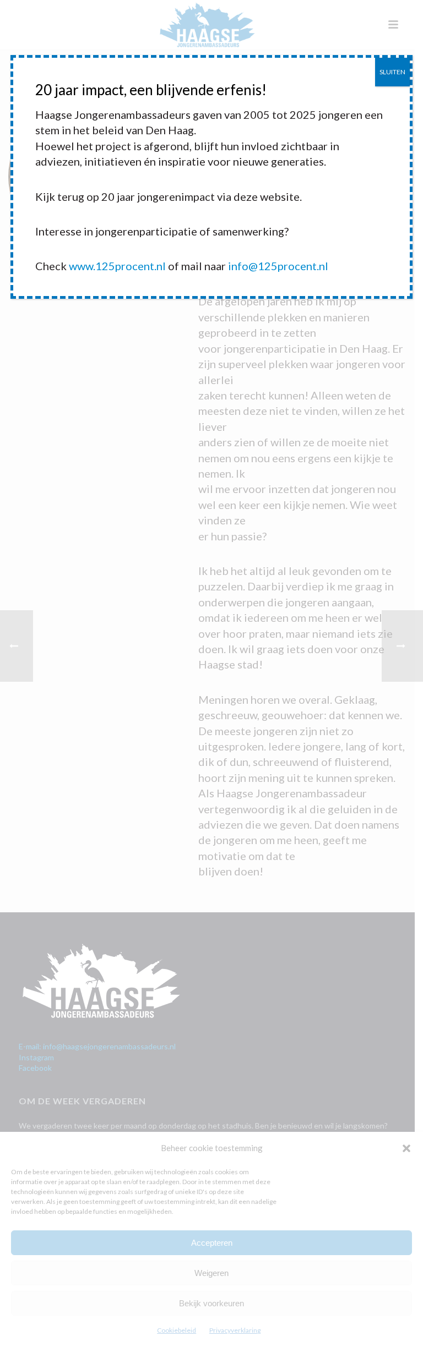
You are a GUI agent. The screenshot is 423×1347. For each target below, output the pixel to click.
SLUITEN (392, 72)
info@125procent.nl (278, 265)
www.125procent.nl (117, 265)
